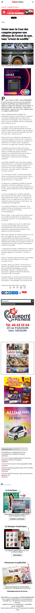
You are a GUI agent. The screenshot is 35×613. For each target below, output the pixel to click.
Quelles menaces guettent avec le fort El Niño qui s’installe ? (17, 468)
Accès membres (5, 608)
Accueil (3, 7)
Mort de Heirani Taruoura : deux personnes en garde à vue (17, 474)
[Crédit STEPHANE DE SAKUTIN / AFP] (17, 43)
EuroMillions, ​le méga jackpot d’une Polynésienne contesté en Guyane (13, 453)
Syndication (23, 608)
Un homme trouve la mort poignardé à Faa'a (16, 464)
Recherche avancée (8, 304)
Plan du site (14, 608)
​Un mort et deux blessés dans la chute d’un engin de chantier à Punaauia (16, 459)
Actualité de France (13, 7)
